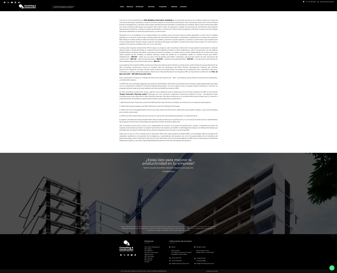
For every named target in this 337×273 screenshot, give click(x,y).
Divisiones (139, 6)
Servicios (151, 6)
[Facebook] (4, 2)
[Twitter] (19, 2)
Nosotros (130, 6)
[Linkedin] (15, 2)
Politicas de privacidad (212, 271)
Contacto (183, 6)
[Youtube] (11, 2)
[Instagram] (8, 2)
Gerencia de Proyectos (127, 69)
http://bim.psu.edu (155, 96)
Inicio (122, 6)
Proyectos (163, 6)
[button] (332, 268)
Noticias (174, 6)
